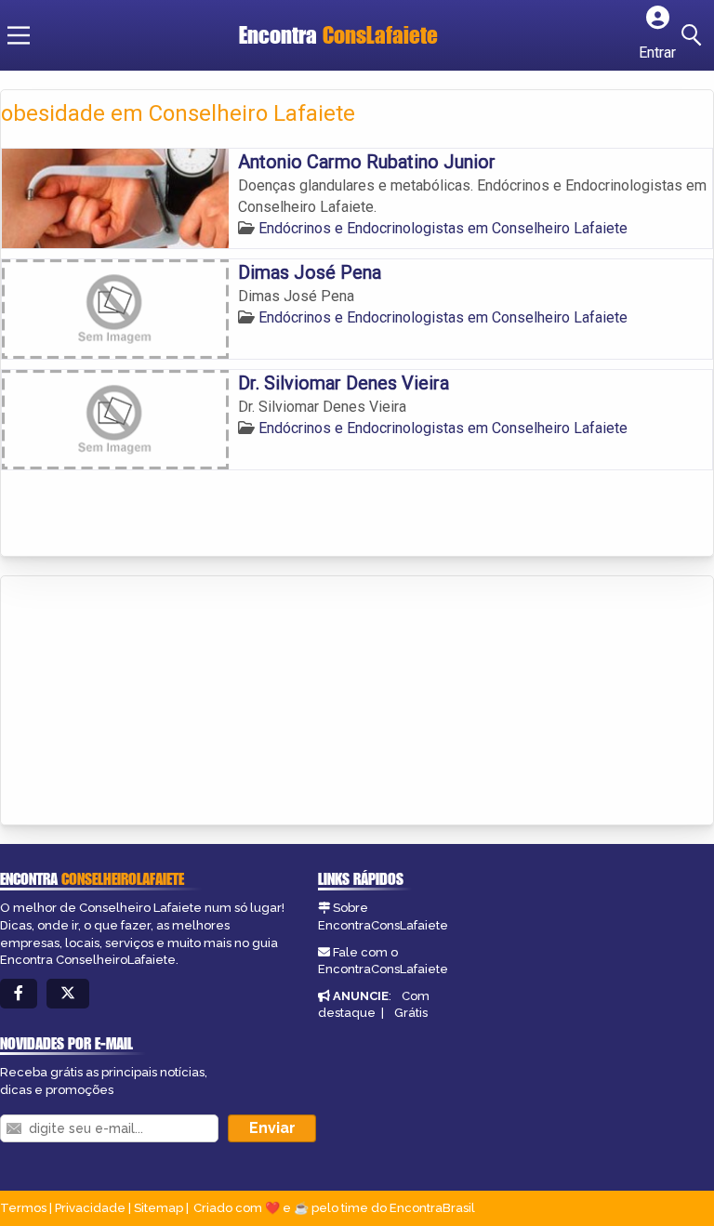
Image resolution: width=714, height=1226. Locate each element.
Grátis (411, 1013)
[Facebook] (18, 994)
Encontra (338, 34)
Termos (23, 1208)
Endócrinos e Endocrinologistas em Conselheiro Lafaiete (443, 228)
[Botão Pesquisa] (694, 35)
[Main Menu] (18, 35)
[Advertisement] (140, 702)
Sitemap (158, 1208)
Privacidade (90, 1208)
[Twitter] (67, 994)
